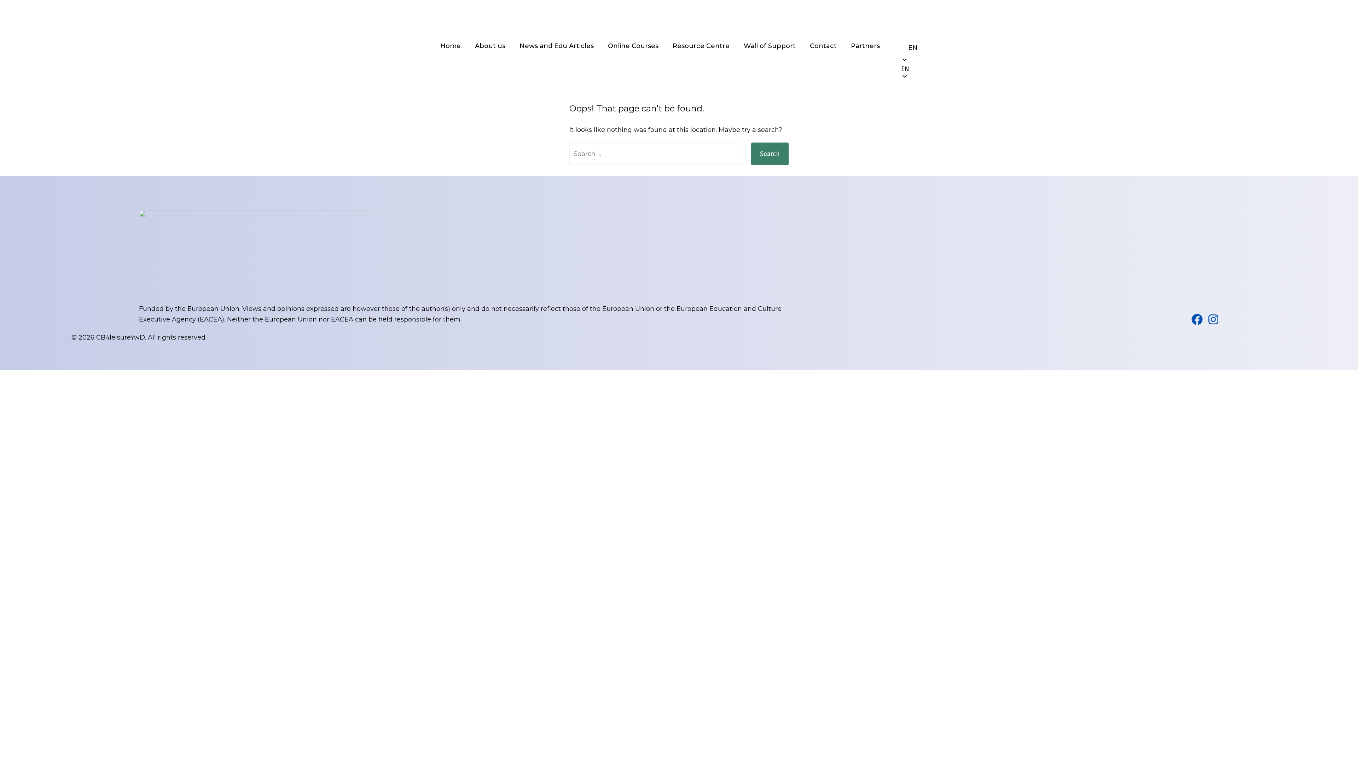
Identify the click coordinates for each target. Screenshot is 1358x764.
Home (450, 46)
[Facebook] (1197, 319)
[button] (913, 69)
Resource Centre (701, 46)
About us (490, 46)
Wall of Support (770, 46)
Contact (823, 46)
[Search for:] (655, 154)
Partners (865, 46)
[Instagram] (1213, 319)
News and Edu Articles (557, 46)
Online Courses (633, 46)
